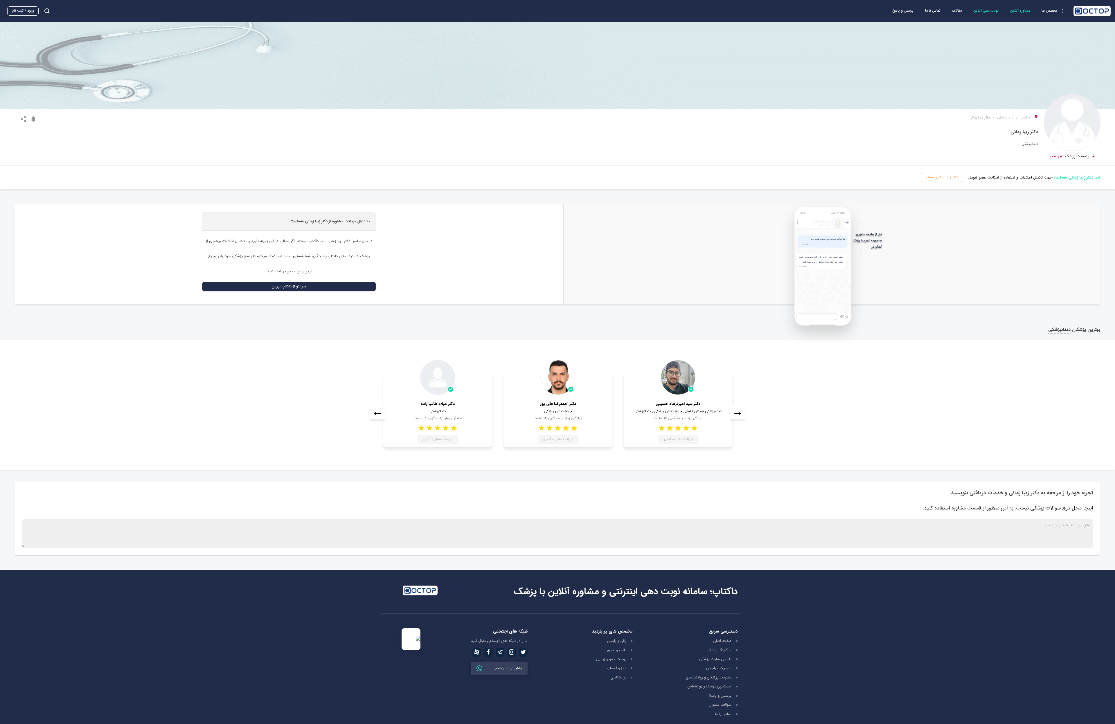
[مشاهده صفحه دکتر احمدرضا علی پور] (557, 377)
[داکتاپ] (1092, 11)
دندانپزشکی (1005, 117)
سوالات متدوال (720, 705)
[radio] (454, 427)
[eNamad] (411, 639)
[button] (1054, 11)
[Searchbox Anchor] (45, 11)
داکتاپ (1025, 117)
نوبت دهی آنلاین (986, 10)
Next (737, 412)
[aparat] (476, 652)
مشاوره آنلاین (1020, 10)
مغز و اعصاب (616, 668)
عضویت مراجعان (718, 668)
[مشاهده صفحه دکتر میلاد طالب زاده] (437, 377)
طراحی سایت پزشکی (715, 659)
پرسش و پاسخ (902, 10)
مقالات (957, 10)
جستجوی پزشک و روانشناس (709, 686)
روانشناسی (618, 677)
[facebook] (488, 652)
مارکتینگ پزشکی (718, 650)
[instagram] (511, 652)
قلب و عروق (616, 650)
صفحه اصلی (722, 641)
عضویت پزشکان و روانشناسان (708, 678)
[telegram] (500, 652)
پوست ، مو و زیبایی (611, 659)
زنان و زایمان (616, 641)
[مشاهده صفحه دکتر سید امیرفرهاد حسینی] (678, 377)
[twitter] (523, 652)
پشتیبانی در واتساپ (507, 668)
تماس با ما (932, 10)
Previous (377, 412)
